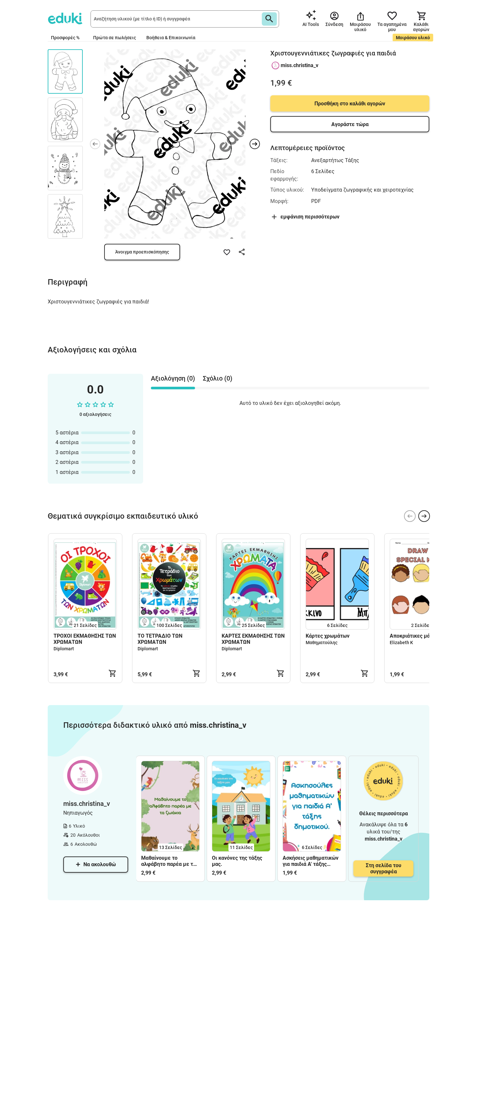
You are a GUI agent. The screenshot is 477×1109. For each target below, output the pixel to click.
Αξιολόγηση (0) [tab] (173, 378)
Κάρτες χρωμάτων (327, 636)
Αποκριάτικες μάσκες (415, 636)
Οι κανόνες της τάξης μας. (237, 861)
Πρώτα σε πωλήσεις (114, 37)
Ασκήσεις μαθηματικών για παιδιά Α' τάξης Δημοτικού (310, 861)
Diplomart (64, 648)
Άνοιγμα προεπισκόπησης (142, 251)
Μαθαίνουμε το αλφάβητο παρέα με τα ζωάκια (168, 861)
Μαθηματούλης (321, 642)
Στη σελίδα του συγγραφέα (383, 868)
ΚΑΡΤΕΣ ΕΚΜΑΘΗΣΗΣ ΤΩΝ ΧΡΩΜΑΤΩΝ (253, 639)
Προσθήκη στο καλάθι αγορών (349, 103)
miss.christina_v (299, 65)
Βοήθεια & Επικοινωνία (170, 37)
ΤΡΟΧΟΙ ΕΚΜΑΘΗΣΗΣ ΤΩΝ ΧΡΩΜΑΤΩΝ (85, 639)
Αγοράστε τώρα (350, 124)
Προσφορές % (65, 37)
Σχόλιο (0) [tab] (217, 378)
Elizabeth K (401, 642)
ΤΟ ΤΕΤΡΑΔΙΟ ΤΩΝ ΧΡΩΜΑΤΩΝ (160, 639)
